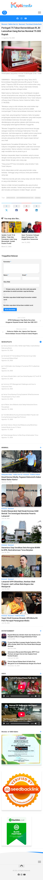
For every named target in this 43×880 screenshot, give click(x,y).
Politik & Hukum (35, 474)
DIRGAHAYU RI (11, 197)
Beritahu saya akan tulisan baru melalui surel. (18, 305)
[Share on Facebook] (17, 208)
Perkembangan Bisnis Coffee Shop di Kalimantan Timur (20, 435)
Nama (6, 275)
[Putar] (4, 696)
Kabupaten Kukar (7, 474)
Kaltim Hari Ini (13, 24)
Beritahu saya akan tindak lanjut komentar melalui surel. (20, 298)
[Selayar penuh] (39, 696)
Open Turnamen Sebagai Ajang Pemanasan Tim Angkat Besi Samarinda (30, 237)
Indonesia (37, 197)
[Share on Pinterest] (27, 208)
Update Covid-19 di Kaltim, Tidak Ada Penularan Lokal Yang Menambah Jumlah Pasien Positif (9, 239)
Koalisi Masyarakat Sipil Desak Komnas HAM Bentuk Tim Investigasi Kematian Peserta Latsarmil (20, 513)
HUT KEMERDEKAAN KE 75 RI (25, 197)
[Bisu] (36, 696)
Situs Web (7, 282)
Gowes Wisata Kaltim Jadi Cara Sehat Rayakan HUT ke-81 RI (22, 376)
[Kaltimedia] (18, 18)
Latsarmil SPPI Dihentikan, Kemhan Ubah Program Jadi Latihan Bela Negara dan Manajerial (18, 584)
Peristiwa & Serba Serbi (34, 24)
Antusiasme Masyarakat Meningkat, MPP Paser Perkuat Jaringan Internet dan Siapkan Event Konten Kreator (24, 654)
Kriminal (26, 474)
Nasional (22, 24)
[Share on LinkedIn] (37, 208)
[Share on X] (7, 208)
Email (24, 275)
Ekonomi (4, 24)
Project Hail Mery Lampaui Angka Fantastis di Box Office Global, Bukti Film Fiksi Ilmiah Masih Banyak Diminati (24, 644)
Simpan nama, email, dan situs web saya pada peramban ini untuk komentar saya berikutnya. (20, 290)
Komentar (7, 261)
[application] (22, 687)
